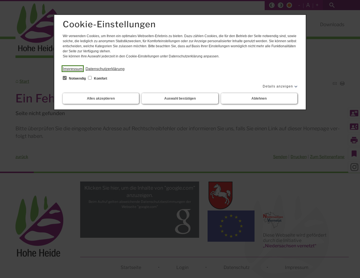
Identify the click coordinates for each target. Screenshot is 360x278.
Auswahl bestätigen (180, 98)
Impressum (73, 68)
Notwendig (77, 78)
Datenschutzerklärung (105, 68)
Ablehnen (259, 98)
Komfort (100, 78)
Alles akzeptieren (101, 98)
